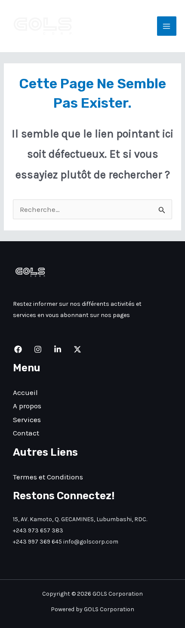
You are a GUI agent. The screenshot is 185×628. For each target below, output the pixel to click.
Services (27, 419)
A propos (27, 405)
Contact (26, 433)
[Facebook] (18, 349)
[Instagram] (38, 349)
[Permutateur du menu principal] (167, 26)
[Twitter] (77, 349)
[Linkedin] (57, 349)
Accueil (25, 392)
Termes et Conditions (48, 477)
